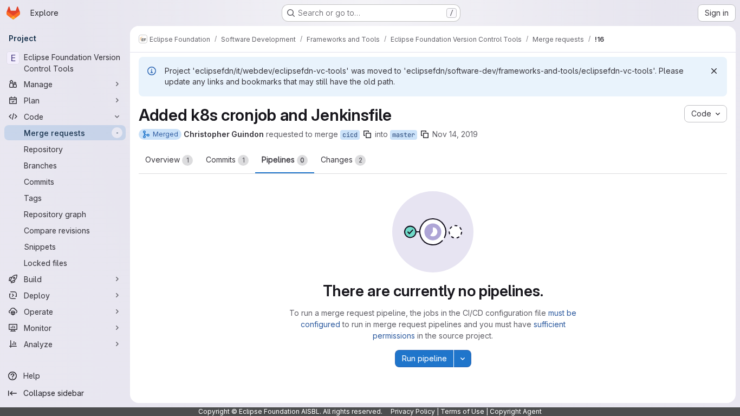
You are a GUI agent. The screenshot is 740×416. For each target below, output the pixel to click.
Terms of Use (462, 411)
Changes (341, 159)
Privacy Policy (413, 411)
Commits (225, 159)
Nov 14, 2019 (455, 134)
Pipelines (283, 159)
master (403, 135)
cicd (350, 135)
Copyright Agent (516, 411)
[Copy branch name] (367, 134)
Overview (167, 159)
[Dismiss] (713, 70)
